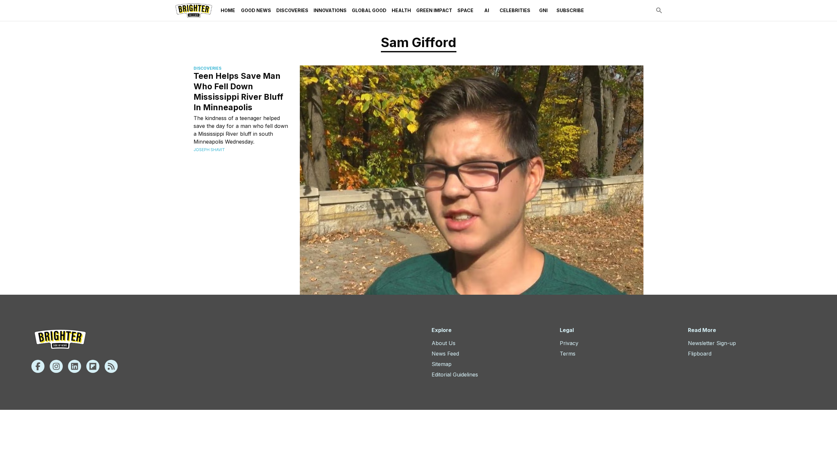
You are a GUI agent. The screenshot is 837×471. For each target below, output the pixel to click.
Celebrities (515, 10)
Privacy (569, 343)
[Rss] (111, 366)
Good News (256, 10)
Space (465, 10)
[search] (659, 10)
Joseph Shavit (209, 149)
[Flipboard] (92, 366)
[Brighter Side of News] (193, 10)
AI (486, 10)
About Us (443, 343)
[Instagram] (56, 366)
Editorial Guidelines (455, 374)
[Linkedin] (74, 366)
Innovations (330, 10)
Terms (567, 353)
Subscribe (570, 10)
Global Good (369, 10)
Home (228, 10)
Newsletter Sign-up (712, 343)
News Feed (445, 353)
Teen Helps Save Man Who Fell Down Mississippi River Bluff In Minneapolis (238, 91)
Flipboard (699, 353)
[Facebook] (37, 366)
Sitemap (442, 364)
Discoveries (292, 10)
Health (401, 10)
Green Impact (434, 10)
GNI (543, 10)
